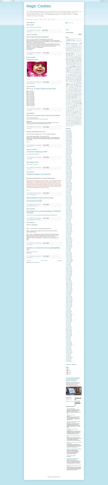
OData (80, 99)
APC (67, 73)
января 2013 (68, 284)
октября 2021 (68, 163)
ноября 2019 (68, 187)
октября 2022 (68, 153)
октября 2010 (68, 319)
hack (79, 87)
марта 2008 (68, 348)
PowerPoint (67, 103)
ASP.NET (74, 73)
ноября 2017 (68, 214)
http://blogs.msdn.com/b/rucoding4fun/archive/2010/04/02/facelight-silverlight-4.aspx (41, 215)
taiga (79, 116)
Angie (73, 72)
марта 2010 (68, 328)
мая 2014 (67, 265)
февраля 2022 (68, 159)
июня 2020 (68, 181)
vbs (79, 118)
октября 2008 (68, 343)
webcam (80, 121)
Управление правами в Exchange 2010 (38, 174)
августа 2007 (68, 353)
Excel (72, 83)
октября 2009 (68, 334)
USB (76, 118)
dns (77, 79)
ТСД (30, 257)
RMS (35, 194)
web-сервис (76, 121)
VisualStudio (76, 119)
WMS (79, 123)
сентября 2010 (68, 320)
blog (76, 75)
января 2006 (68, 361)
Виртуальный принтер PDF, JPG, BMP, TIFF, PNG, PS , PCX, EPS (73, 422)
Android (70, 72)
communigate (68, 78)
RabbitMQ (67, 105)
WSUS (78, 124)
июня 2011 (68, 308)
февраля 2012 (68, 298)
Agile (79, 71)
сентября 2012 (68, 289)
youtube (68, 125)
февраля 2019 (68, 197)
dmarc (74, 79)
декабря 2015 (68, 242)
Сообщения (69, 399)
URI (73, 118)
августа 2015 (68, 247)
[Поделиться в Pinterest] (47, 30)
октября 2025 (68, 135)
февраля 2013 (68, 283)
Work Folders (71, 124)
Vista (73, 119)
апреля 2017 (68, 223)
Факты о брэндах (31, 225)
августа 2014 (68, 261)
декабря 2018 (68, 200)
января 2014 (68, 269)
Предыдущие (59, 260)
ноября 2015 (68, 243)
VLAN (81, 119)
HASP (75, 88)
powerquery (72, 103)
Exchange (32, 194)
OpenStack (67, 101)
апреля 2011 (68, 311)
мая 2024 (67, 145)
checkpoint (72, 77)
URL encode (30, 25)
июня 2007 (68, 356)
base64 (77, 74)
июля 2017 (68, 219)
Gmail (76, 86)
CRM (71, 78)
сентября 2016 (68, 231)
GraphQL (75, 87)
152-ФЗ (79, 38)
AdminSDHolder (72, 71)
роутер (75, 61)
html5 (72, 89)
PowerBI (79, 102)
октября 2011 (68, 303)
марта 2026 (68, 131)
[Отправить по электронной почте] (42, 30)
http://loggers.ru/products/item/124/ (32, 154)
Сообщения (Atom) (36, 262)
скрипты (68, 64)
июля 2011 (68, 307)
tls (73, 117)
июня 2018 (68, 206)
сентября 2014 (68, 260)
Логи (75, 53)
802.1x (79, 40)
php (67, 102)
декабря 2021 (68, 162)
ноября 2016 (68, 228)
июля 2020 (68, 180)
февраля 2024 (68, 149)
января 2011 (68, 315)
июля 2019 (68, 191)
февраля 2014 (68, 268)
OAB (76, 99)
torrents (79, 117)
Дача (53, 19)
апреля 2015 (68, 252)
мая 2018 (67, 208)
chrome (76, 77)
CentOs (73, 76)
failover (79, 84)
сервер (67, 62)
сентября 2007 (68, 352)
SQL (72, 114)
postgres (74, 102)
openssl (79, 100)
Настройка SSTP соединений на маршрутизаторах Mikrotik (72, 459)
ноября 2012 (68, 287)
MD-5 (78, 96)
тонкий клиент (75, 65)
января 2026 (68, 132)
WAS (78, 120)
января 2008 (68, 349)
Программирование (33, 219)
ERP (79, 81)
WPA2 (75, 124)
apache (80, 72)
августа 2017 (68, 218)
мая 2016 (67, 236)
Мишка (49, 19)
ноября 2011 (68, 302)
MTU (71, 98)
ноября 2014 (68, 257)
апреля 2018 (68, 209)
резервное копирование (75, 60)
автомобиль (68, 42)
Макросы (79, 53)
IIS (81, 89)
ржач (71, 61)
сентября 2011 (68, 305)
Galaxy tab (68, 86)
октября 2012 (68, 288)
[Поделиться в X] (45, 30)
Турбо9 (67, 66)
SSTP (71, 115)
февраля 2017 (68, 224)
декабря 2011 (68, 301)
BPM (78, 75)
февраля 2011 (68, 314)
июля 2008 (68, 347)
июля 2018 (68, 205)
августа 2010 (68, 321)
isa (74, 91)
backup (74, 74)
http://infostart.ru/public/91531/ (32, 251)
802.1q (76, 40)
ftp (81, 85)
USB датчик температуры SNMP (36, 152)
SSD (75, 114)
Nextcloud (67, 99)
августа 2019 (68, 190)
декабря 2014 (68, 256)
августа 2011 (68, 306)
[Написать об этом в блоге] (43, 30)
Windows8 (73, 123)
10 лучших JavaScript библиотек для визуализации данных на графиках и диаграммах (73, 379)
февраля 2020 (68, 183)
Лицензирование (77, 52)
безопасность (74, 44)
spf (74, 113)
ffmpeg (67, 85)
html (30, 31)
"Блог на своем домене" (71, 408)
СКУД (72, 64)
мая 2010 (67, 325)
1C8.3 (71, 40)
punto (70, 104)
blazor (73, 75)
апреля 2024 (68, 146)
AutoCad (67, 74)
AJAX (67, 72)
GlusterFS (72, 86)
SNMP (31, 158)
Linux (73, 95)
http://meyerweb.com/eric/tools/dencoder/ (34, 27)
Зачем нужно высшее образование (37, 37)
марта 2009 (68, 340)
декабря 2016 (68, 227)
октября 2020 (68, 177)
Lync (67, 96)
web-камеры (71, 121)
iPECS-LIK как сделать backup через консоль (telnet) (43, 115)
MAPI (75, 96)
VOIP (68, 120)
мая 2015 (67, 251)
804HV (67, 41)
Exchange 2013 (72, 84)
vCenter (67, 119)
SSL (81, 114)
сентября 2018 (68, 204)
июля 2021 (68, 167)
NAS (73, 98)
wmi (77, 123)
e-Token (76, 80)
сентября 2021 (68, 164)
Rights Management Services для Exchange (39, 198)
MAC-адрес (72, 96)
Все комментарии (70, 401)
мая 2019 (67, 194)
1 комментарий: (38, 30)
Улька (41, 19)
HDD (77, 88)
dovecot (68, 80)
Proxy (67, 104)
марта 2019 (68, 196)
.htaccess (67, 38)
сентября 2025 (68, 136)
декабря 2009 (68, 331)
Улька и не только (32, 59)
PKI (70, 102)
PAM (81, 101)
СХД (75, 64)
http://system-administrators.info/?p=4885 (34, 200)
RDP (74, 105)
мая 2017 (67, 222)
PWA (73, 104)
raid (71, 105)
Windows (74, 122)
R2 (79, 104)
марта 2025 (68, 139)
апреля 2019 (68, 195)
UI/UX (71, 118)
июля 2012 (68, 292)
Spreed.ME (68, 114)
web (67, 121)
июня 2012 (68, 293)
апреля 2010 (68, 326)
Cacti (69, 76)
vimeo (70, 119)
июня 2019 (68, 192)
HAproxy (71, 88)
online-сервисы (68, 100)
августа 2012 (68, 291)
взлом (74, 45)
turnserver (67, 118)
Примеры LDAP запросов (71, 455)
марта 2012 (68, 297)
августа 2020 (68, 178)
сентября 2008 (68, 344)
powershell (77, 103)
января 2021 (68, 173)
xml (81, 124)
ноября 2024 (68, 141)
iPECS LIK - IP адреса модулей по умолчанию (41, 88)
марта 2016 (68, 238)
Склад (81, 63)
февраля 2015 (68, 254)
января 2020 (68, 185)
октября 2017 (68, 215)
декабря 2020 (68, 174)
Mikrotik (72, 97)
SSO (68, 115)
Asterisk (79, 73)
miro (77, 97)
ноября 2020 (68, 176)
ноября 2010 (68, 317)
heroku (81, 88)
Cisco (79, 77)
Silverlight (39, 219)
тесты (70, 65)
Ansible (77, 72)
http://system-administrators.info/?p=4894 (34, 201)
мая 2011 (67, 310)
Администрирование (72, 43)
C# (36, 219)
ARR (70, 73)
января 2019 (68, 199)
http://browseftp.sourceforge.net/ (32, 164)
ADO (76, 71)
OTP (71, 101)
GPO (70, 87)
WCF (81, 120)
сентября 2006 (68, 357)
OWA (78, 101)
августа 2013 (68, 275)
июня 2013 (68, 278)
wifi (70, 122)
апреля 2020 (68, 182)
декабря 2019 (68, 186)
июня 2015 (68, 250)
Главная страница (29, 19)
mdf (81, 96)
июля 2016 (68, 233)
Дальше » (28, 142)
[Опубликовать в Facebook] (46, 30)
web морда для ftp (32, 162)
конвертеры (80, 51)
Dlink (79, 78)
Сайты (79, 61)
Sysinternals (78, 115)
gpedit (67, 87)
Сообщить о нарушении (71, 364)
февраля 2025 (68, 140)
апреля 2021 (68, 169)
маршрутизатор (73, 54)
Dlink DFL (67, 79)
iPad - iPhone (75, 90)
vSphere (74, 120)
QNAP (77, 104)
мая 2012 (67, 294)
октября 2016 (68, 229)
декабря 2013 (68, 270)
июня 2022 (68, 155)
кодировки (67, 51)
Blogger (59, 476)
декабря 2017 (68, 213)
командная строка (73, 51)
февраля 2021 (68, 172)
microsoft (68, 97)
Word (67, 124)
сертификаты (73, 62)
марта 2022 (68, 158)
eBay (66, 81)
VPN (71, 120)
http (75, 89)
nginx (71, 99)
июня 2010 (68, 324)
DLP (30, 194)
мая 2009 (67, 339)
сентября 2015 (68, 246)
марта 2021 (68, 171)
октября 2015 (68, 245)
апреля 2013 (68, 280)
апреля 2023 (68, 150)
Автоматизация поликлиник (75, 41)
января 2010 (68, 330)
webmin (68, 122)
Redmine (71, 106)
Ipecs (31, 110)
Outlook (74, 101)
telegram (70, 117)
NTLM (74, 99)
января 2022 (68, 160)
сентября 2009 (68, 335)
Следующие (29, 260)
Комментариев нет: (38, 52)
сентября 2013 (68, 274)
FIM (69, 85)
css (74, 78)
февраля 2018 (68, 210)
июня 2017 (68, 220)
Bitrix (69, 75)
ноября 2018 (68, 201)
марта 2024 (68, 148)
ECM (70, 81)
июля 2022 (68, 154)
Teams (67, 117)
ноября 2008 (68, 342)
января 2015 (68, 255)
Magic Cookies (38, 6)
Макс (45, 19)
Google (79, 86)
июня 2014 (68, 264)
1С (66, 40)
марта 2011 (68, 312)
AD (66, 71)
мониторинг (68, 55)
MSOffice (67, 98)
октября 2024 (68, 143)
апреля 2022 (68, 157)
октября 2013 (68, 273)
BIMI (66, 75)
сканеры (77, 63)
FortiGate (78, 85)
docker (80, 79)
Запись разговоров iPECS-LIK (35, 131)
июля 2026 (68, 130)
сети (73, 63)
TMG (75, 117)
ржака (67, 61)
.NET (71, 38)
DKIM (77, 78)
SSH (78, 114)
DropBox (72, 80)
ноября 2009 (68, 333)
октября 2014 (68, 259)
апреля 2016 (68, 237)
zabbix (71, 125)
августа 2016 (68, 232)
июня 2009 (68, 338)
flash (75, 85)
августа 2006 (68, 358)
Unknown (69, 370)
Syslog (67, 116)
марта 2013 (68, 282)
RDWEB (79, 105)
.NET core (74, 38)
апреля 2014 (68, 266)
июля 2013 (68, 277)
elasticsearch (75, 81)
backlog (71, 74)
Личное (36, 19)
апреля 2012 (68, 296)
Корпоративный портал (70, 52)
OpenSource (74, 100)
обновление (80, 55)
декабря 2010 (68, 316)
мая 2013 (67, 279)
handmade (67, 88)
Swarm (75, 115)
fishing (72, 85)
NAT (76, 98)
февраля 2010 (68, 329)
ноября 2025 (68, 134)
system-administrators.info (73, 116)
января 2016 (68, 241)
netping (79, 98)
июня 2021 (68, 168)
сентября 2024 (68, 144)
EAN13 (79, 80)
